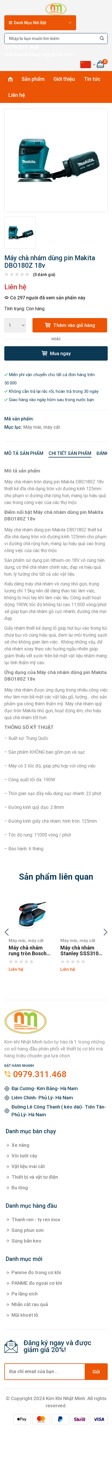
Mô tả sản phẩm (23, 453)
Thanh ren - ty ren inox (35, 1219)
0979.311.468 (21, 47)
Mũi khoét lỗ (24, 1315)
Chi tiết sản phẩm (70, 453)
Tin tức (92, 79)
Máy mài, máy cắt (41, 427)
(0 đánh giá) (44, 274)
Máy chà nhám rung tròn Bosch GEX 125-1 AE (28, 950)
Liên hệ (16, 95)
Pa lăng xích (24, 1294)
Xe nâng (20, 1145)
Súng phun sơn (27, 1230)
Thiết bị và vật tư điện (34, 1177)
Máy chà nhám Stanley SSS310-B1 (80, 950)
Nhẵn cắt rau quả (29, 1304)
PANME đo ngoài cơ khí (36, 1283)
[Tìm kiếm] (102, 38)
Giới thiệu (64, 79)
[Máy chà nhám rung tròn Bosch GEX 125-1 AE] (30, 913)
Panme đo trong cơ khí (36, 1272)
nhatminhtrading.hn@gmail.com (39, 54)
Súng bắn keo (26, 1241)
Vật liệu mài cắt (28, 1166)
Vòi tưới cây (24, 1156)
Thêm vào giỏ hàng (73, 325)
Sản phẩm (33, 79)
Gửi (96, 1372)
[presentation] (6, 933)
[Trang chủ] (55, 8)
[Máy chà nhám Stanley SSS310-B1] (81, 913)
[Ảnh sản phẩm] (56, 160)
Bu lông (19, 1187)
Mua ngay (60, 353)
